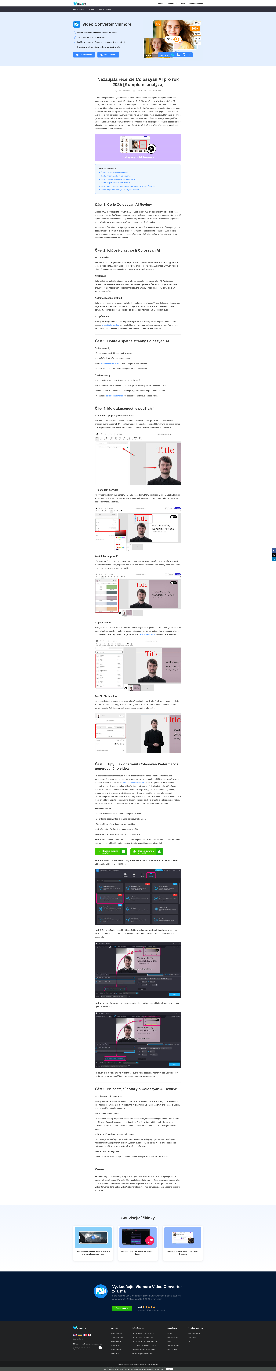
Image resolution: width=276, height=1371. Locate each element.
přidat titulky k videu (110, 325)
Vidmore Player (116, 1341)
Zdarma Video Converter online (142, 1337)
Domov (75, 9)
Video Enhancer (116, 1349)
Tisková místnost (173, 1345)
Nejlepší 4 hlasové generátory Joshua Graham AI (182, 1253)
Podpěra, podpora (196, 3)
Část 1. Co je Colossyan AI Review (114, 172)
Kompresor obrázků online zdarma (143, 1349)
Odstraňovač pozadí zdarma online (144, 1345)
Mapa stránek (172, 1349)
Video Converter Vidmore (106, 24)
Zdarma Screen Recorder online (143, 1333)
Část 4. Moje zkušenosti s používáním (115, 183)
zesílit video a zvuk (147, 634)
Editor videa (115, 1354)
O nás (169, 1333)
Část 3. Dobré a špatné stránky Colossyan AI (118, 179)
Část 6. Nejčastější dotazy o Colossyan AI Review (120, 190)
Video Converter (116, 1333)
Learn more (159, 1369)
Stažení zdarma (86, 55)
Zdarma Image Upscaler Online (142, 1354)
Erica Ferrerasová (124, 91)
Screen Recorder (117, 1337)
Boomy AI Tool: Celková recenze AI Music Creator (138, 1253)
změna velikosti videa (110, 363)
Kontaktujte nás (172, 1337)
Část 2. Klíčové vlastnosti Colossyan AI (116, 176)
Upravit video (90, 9)
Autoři (169, 1341)
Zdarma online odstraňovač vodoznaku (145, 1341)
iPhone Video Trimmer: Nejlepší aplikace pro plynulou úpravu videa (93, 1253)
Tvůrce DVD (115, 1345)
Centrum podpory (194, 1333)
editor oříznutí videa (114, 396)
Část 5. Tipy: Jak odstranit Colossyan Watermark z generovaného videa (128, 186)
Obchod (161, 3)
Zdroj (183, 3)
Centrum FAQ (192, 1337)
